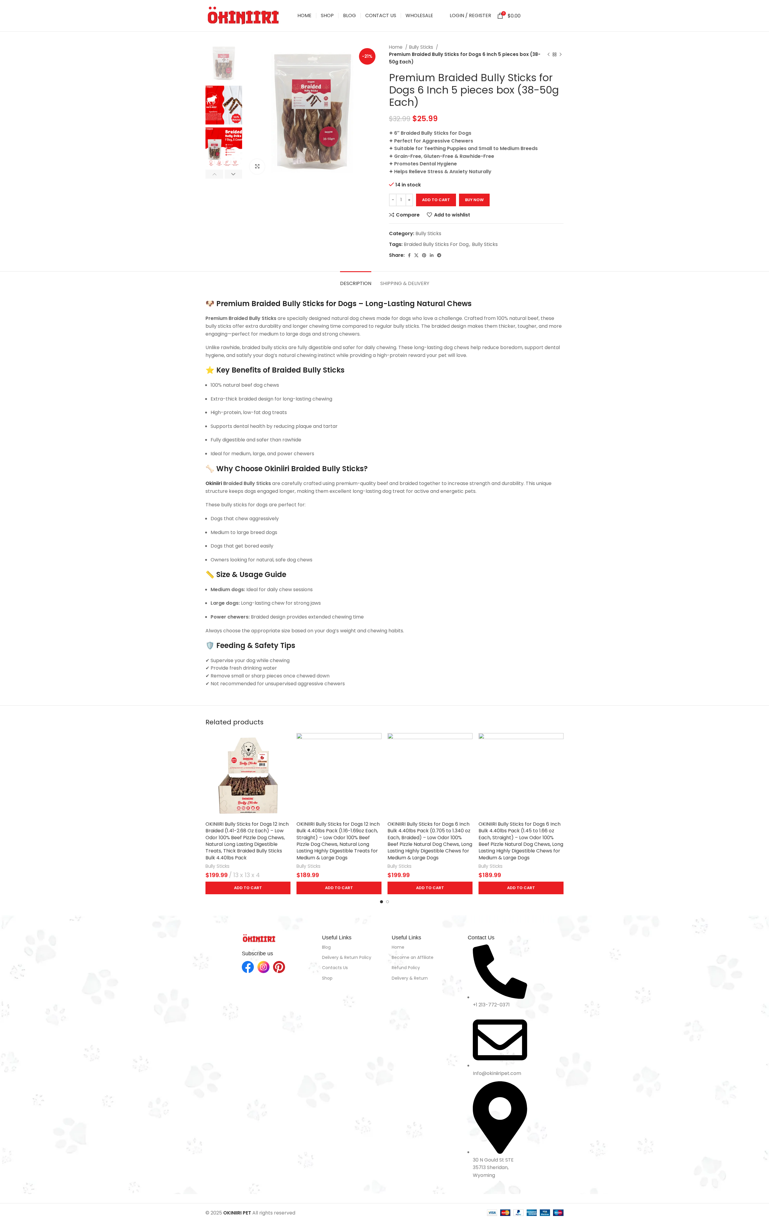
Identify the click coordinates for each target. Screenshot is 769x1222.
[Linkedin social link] (552, 16)
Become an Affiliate (412, 957)
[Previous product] (549, 54)
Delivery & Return (410, 978)
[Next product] (561, 54)
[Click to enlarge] (257, 166)
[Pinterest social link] (545, 16)
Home (396, 47)
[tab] (355, 280)
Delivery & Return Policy (346, 957)
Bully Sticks (421, 47)
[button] (247, 888)
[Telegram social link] (560, 16)
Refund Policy (406, 968)
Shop (327, 978)
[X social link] (537, 16)
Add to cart (436, 200)
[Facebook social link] (530, 16)
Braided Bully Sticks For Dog (436, 244)
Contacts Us (335, 968)
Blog (326, 947)
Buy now (474, 200)
